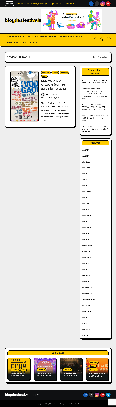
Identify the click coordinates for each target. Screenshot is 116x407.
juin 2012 (85, 317)
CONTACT (35, 42)
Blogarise (64, 404)
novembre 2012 (88, 294)
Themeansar (76, 404)
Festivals (45, 72)
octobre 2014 (87, 252)
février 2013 (86, 282)
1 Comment (60, 98)
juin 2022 (85, 186)
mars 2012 (86, 335)
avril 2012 (86, 329)
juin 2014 (85, 264)
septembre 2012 (88, 300)
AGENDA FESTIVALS (17, 42)
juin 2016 (85, 234)
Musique (64, 72)
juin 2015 (85, 240)
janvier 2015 (87, 246)
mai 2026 (85, 156)
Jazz (23, 370)
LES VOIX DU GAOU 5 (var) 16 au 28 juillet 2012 (53, 84)
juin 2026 (85, 150)
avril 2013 (86, 276)
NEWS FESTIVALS (15, 36)
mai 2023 (85, 180)
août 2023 (86, 162)
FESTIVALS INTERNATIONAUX (41, 36)
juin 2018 (85, 210)
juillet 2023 (86, 168)
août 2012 (86, 305)
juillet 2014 (86, 258)
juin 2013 (85, 270)
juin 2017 (85, 222)
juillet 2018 (86, 204)
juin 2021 (85, 198)
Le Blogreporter (51, 94)
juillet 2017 (86, 216)
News (44, 76)
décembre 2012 (88, 288)
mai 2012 (85, 323)
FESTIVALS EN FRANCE (71, 36)
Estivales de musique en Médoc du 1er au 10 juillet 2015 (95, 118)
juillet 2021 (86, 192)
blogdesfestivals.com (28, 20)
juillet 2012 (86, 311)
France (55, 72)
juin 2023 (85, 174)
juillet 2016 (86, 228)
